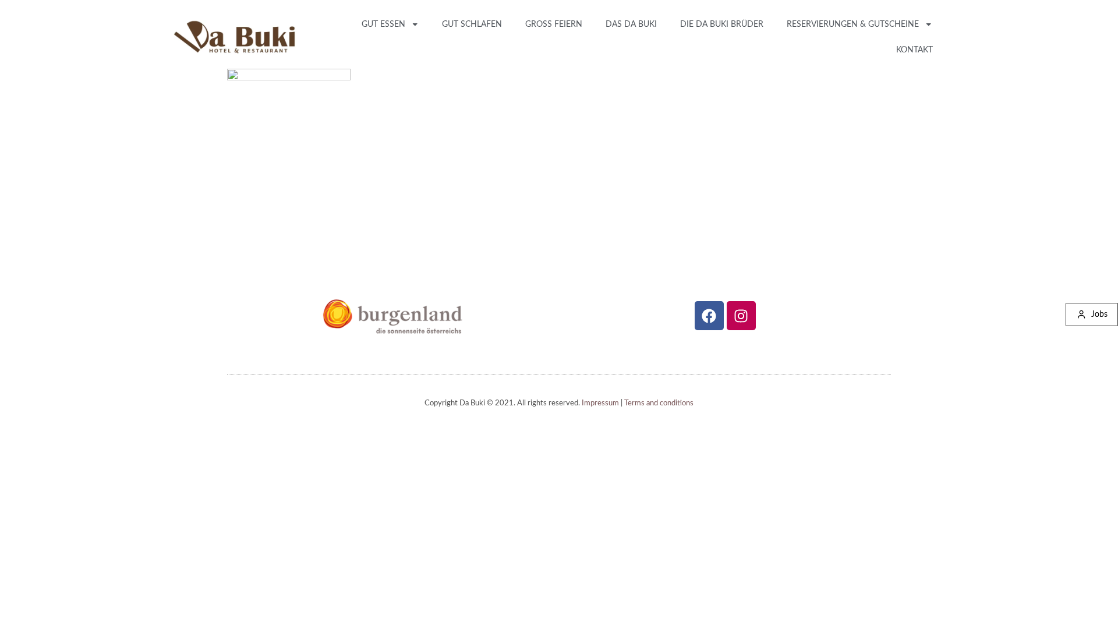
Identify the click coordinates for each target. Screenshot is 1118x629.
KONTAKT (914, 50)
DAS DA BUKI (631, 24)
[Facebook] (709, 315)
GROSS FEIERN (553, 24)
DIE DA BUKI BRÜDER (721, 24)
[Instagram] (741, 315)
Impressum (600, 403)
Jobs (1099, 314)
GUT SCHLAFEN (472, 24)
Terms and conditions (659, 403)
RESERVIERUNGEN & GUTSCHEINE (853, 24)
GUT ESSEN (383, 24)
